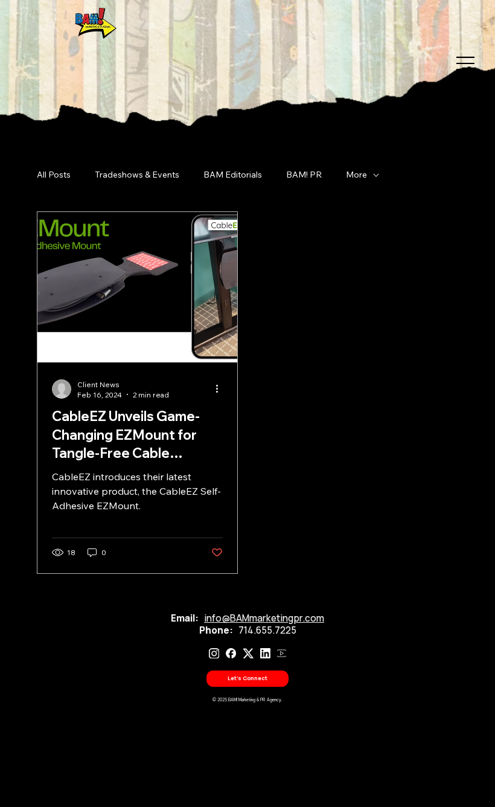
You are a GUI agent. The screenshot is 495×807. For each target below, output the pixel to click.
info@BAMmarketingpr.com (264, 618)
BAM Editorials (232, 174)
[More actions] (221, 389)
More (356, 174)
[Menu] (461, 63)
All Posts (54, 174)
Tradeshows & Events (137, 174)
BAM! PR (304, 174)
